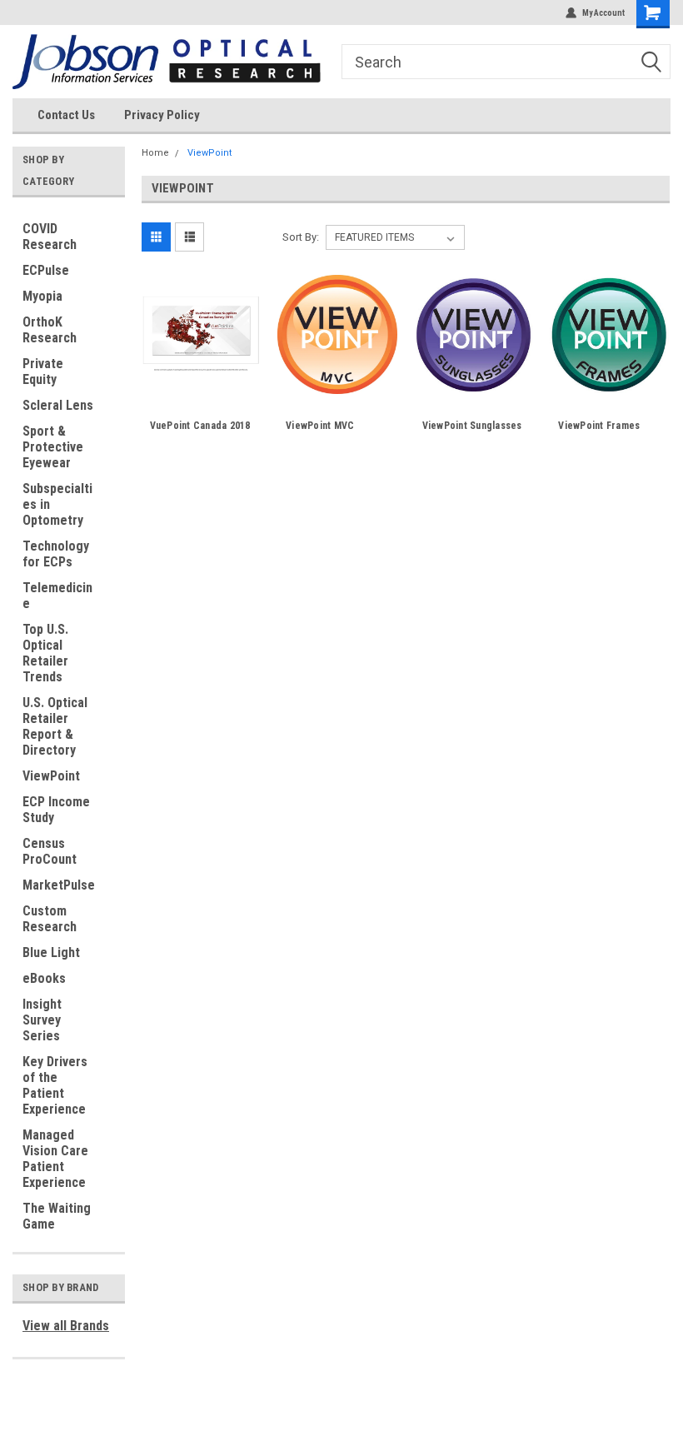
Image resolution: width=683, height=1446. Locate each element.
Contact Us (66, 114)
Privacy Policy (162, 114)
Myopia (42, 296)
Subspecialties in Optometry (57, 504)
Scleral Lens (57, 405)
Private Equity (42, 371)
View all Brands (65, 1326)
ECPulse (45, 270)
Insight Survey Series (42, 1020)
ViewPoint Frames (599, 425)
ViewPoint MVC (320, 425)
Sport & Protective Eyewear (52, 447)
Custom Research (49, 919)
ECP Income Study (56, 809)
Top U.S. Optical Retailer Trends (45, 653)
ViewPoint (51, 776)
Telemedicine (57, 595)
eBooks (44, 978)
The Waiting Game (56, 1216)
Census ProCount (49, 851)
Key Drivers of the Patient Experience (54, 1085)
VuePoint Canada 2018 (200, 425)
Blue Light (51, 952)
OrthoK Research (49, 330)
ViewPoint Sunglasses (472, 425)
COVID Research (49, 236)
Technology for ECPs (55, 554)
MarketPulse (58, 885)
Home (155, 152)
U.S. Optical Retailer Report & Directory (54, 726)
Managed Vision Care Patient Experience (55, 1158)
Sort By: (300, 237)
